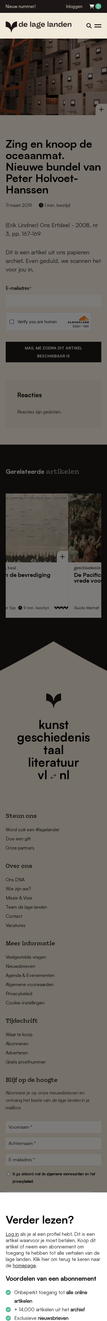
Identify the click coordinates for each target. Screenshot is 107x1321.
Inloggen (74, 6)
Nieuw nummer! (21, 6)
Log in (12, 1234)
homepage (24, 1265)
